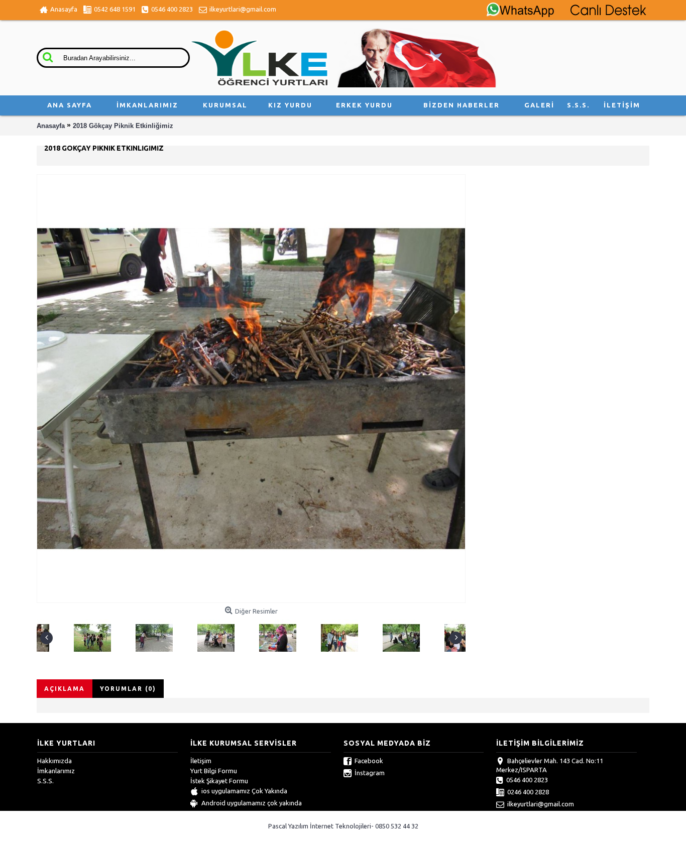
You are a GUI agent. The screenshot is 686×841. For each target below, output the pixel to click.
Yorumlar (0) (128, 688)
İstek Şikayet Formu (219, 780)
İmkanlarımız (56, 770)
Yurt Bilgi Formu (213, 770)
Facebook (369, 760)
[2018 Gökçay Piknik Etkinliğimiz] (58, 636)
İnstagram (370, 772)
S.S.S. (45, 780)
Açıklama (64, 688)
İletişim (200, 760)
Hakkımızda (54, 760)
